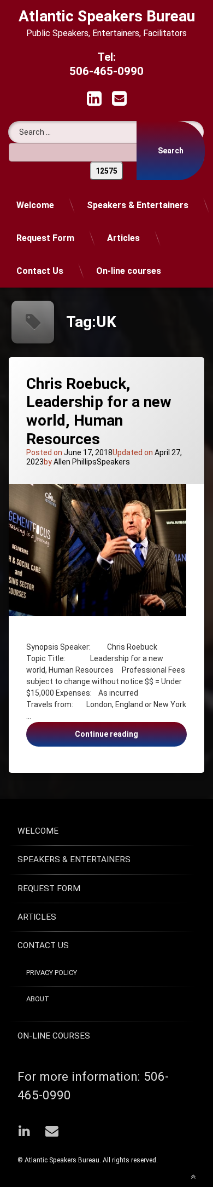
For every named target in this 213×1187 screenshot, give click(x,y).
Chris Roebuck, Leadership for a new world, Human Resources (98, 411)
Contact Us (39, 271)
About (37, 999)
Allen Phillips (75, 461)
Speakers (113, 461)
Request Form (45, 238)
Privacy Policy (51, 972)
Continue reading (131, 738)
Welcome (35, 205)
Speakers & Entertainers (137, 205)
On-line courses (128, 271)
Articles (123, 238)
